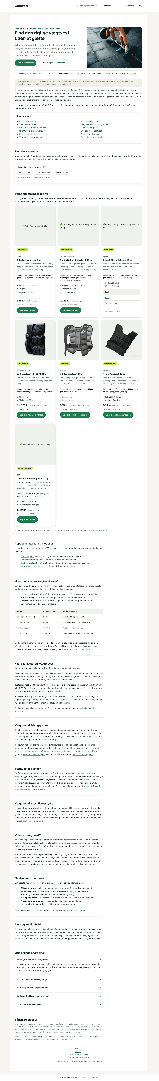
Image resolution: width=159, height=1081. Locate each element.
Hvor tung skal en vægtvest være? (33, 987)
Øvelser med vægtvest (91, 131)
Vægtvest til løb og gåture (31, 137)
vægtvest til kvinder (92, 786)
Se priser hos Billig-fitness (31, 415)
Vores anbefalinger (28, 124)
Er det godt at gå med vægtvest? (32, 959)
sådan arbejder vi (101, 530)
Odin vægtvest (27, 556)
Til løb (118, 6)
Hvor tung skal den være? (53, 62)
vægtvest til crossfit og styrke (31, 821)
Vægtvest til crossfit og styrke (94, 124)
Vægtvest (21, 6)
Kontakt (78, 1052)
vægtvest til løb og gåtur (34, 754)
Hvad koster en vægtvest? (29, 1004)
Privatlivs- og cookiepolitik (78, 1057)
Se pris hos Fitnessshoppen (75, 415)
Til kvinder (129, 6)
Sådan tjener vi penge (78, 1054)
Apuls (107, 297)
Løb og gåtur (24, 172)
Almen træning (62, 172)
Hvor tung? (106, 6)
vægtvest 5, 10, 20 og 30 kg (77, 649)
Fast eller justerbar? (28, 134)
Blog (140, 6)
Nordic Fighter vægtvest (32, 560)
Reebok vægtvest (29, 563)
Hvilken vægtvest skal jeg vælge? (32, 979)
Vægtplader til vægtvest (32, 566)
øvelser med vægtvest (76, 910)
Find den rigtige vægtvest (86, 6)
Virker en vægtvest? (90, 127)
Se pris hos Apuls (27, 310)
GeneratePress (93, 1077)
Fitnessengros (111, 303)
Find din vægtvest (26, 62)
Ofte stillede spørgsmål (91, 137)
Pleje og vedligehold (90, 134)
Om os (78, 1049)
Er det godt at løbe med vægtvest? (33, 996)
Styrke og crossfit (43, 172)
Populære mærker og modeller (33, 127)
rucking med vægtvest (83, 754)
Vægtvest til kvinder (90, 121)
